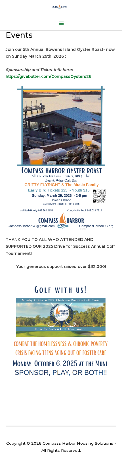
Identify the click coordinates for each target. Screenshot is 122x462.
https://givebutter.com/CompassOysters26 (48, 76)
